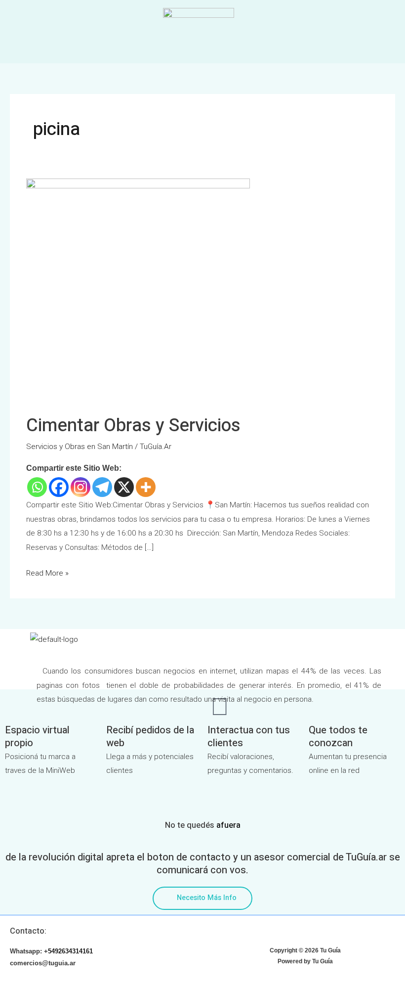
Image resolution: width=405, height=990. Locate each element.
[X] (124, 487)
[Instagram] (80, 487)
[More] (146, 487)
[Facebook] (59, 487)
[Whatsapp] (37, 487)
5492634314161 (70, 951)
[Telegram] (102, 487)
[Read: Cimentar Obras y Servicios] (138, 290)
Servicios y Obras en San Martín (79, 446)
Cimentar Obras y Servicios (133, 425)
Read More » (47, 572)
